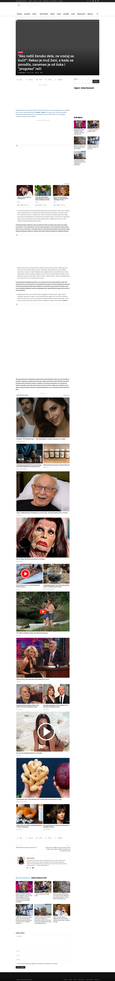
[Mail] (28, 868)
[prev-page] (17, 926)
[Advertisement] (43, 97)
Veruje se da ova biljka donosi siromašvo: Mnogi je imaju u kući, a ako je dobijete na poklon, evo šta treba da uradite (57, 849)
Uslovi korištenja (53, 1)
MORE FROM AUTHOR (38, 878)
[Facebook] (88, 1)
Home (17, 17)
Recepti (52, 14)
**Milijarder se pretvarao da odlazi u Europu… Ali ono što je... (93, 147)
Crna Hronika (44, 14)
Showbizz (66, 14)
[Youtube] (98, 1)
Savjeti (59, 14)
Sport (73, 14)
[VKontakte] (95, 1)
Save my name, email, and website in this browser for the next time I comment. (37, 963)
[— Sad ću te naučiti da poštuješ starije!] (42, 887)
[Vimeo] (93, 1)
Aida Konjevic (22, 72)
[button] (97, 14)
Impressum (60, 1)
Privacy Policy (46, 1)
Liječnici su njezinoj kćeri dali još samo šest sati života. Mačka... (79, 147)
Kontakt (35, 1)
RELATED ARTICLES (23, 878)
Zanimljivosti (81, 14)
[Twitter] (90, 1)
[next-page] (19, 926)
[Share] (30, 868)
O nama (40, 1)
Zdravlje (90, 14)
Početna (30, 1)
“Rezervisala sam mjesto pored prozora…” (26, 847)
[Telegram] (33, 868)
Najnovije (27, 14)
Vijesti (34, 14)
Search (76, 79)
